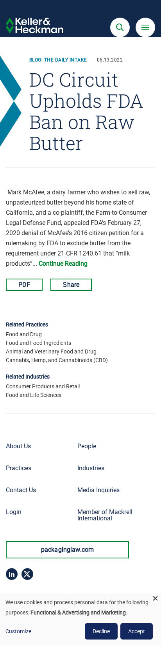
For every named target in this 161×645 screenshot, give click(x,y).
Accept (136, 631)
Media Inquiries (98, 490)
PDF (24, 284)
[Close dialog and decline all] (155, 598)
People (86, 446)
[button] (120, 27)
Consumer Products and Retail (43, 386)
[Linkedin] (12, 574)
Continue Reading (63, 263)
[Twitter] (27, 574)
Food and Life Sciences (33, 395)
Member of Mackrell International (104, 515)
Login (13, 512)
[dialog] (80, 619)
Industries (90, 468)
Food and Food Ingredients (38, 343)
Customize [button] (18, 631)
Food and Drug (24, 334)
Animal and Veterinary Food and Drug (51, 351)
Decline (101, 631)
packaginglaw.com (67, 549)
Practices (18, 468)
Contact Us (21, 490)
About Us (18, 446)
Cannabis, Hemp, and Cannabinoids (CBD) (57, 360)
